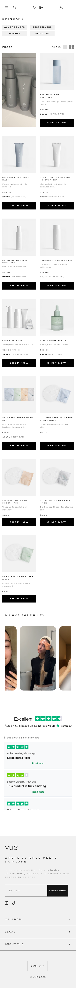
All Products (14, 27)
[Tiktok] (13, 903)
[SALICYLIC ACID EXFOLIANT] (57, 71)
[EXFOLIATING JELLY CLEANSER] (19, 237)
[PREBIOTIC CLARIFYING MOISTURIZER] (57, 154)
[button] (38, 920)
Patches (15, 33)
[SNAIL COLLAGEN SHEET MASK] (19, 553)
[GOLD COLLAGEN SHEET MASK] (57, 477)
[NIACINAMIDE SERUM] (57, 317)
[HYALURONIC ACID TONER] (57, 237)
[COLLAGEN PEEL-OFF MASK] (19, 154)
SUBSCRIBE (57, 890)
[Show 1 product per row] (65, 47)
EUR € (36, 965)
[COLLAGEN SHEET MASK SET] (19, 394)
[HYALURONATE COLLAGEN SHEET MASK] (57, 394)
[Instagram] (6, 903)
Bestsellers (42, 27)
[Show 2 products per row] (71, 47)
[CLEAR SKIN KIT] (19, 317)
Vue (35, 977)
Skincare (42, 33)
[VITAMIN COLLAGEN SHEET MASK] (19, 477)
